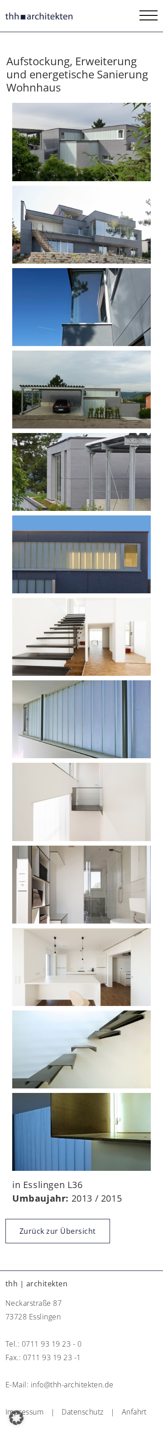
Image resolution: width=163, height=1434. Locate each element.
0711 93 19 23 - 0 (52, 1344)
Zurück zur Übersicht (57, 1231)
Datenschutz (82, 1412)
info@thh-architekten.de (72, 1385)
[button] (16, 1417)
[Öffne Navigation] (148, 15)
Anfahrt (134, 1412)
